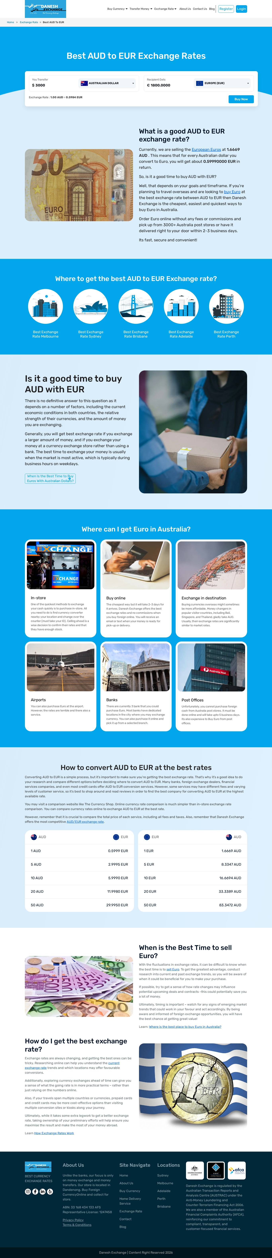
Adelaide (163, 1191)
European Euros (206, 149)
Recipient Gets (156, 79)
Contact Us (200, 9)
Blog (212, 9)
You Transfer (40, 79)
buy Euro (232, 191)
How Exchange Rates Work (54, 1133)
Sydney (163, 1175)
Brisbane (164, 1206)
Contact (125, 1219)
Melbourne (165, 1183)
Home (10, 22)
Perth (161, 1199)
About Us (185, 9)
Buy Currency (116, 9)
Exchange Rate (164, 9)
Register (226, 9)
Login (241, 9)
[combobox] (107, 83)
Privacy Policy (73, 1220)
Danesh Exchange (113, 1252)
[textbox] (100, 83)
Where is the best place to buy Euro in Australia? (185, 1027)
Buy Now (241, 99)
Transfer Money (139, 9)
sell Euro (172, 969)
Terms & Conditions (77, 1225)
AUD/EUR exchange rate (85, 822)
